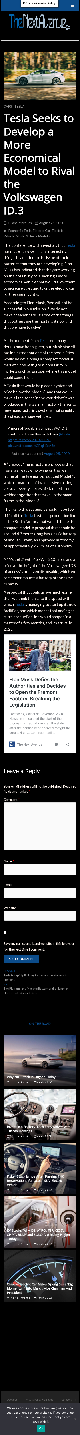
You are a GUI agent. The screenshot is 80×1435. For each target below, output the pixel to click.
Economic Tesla (20, 231)
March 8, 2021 (44, 1297)
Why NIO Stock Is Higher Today (31, 1077)
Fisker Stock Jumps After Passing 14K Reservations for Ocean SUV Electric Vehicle (35, 1180)
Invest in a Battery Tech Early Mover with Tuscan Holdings (38, 1128)
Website (10, 908)
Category (66, 1399)
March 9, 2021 (44, 1082)
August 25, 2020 (51, 223)
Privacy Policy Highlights (39, 1399)
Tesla (19, 106)
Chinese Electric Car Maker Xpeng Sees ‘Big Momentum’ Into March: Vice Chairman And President (40, 1288)
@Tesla (64, 434)
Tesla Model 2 (40, 236)
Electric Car (41, 231)
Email (9, 885)
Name (9, 861)
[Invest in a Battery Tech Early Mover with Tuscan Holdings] (40, 1114)
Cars (8, 106)
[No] (74, 1419)
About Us (12, 1399)
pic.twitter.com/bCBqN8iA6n (31, 445)
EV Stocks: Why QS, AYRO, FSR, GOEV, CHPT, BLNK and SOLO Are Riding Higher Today (38, 1234)
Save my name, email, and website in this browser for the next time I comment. (39, 946)
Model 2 (22, 236)
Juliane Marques (19, 223)
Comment (12, 800)
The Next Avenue (19, 1082)
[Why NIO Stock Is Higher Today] (40, 1061)
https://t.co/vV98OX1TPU (29, 440)
